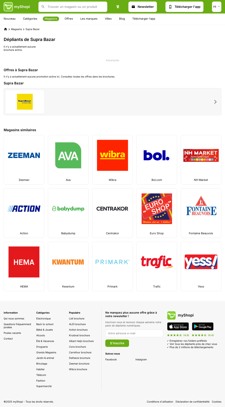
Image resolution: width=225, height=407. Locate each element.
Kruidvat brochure (79, 335)
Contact (8, 338)
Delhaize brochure (79, 357)
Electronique (43, 318)
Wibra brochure (78, 369)
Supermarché (44, 386)
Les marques (89, 18)
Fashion (40, 380)
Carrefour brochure (80, 352)
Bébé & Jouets (44, 329)
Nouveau (10, 18)
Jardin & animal (45, 357)
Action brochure (78, 329)
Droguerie (42, 346)
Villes (108, 18)
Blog (122, 18)
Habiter (40, 369)
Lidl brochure (76, 318)
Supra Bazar (33, 29)
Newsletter (146, 7)
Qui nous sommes (14, 318)
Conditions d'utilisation (160, 401)
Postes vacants (12, 332)
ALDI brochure (77, 324)
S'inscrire (117, 343)
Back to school (44, 324)
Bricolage (41, 363)
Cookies (216, 401)
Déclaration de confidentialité (192, 401)
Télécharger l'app (187, 7)
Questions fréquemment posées (17, 326)
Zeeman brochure (79, 363)
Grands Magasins (46, 352)
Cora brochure (77, 346)
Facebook (111, 359)
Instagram (141, 359)
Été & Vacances (45, 341)
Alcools (40, 335)
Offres (69, 18)
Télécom (41, 374)
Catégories (30, 18)
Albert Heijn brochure (81, 341)
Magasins (51, 18)
